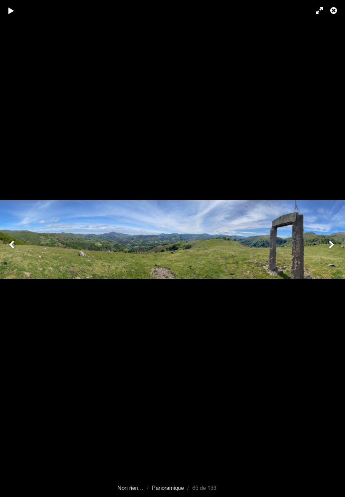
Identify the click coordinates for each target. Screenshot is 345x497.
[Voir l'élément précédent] (12, 248)
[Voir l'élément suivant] (332, 248)
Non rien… (130, 488)
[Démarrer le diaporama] (11, 10)
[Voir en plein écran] (315, 10)
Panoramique (168, 488)
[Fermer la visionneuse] (334, 10)
